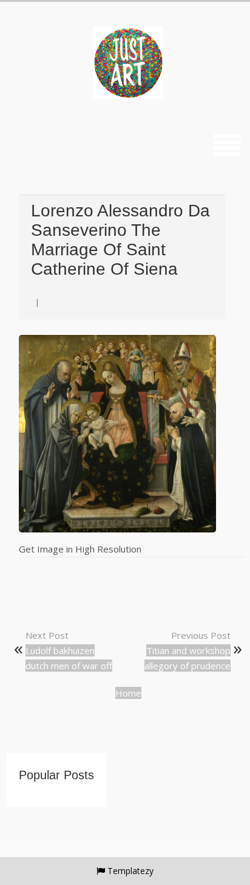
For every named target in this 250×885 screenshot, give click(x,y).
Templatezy (130, 870)
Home (128, 693)
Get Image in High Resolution (80, 549)
